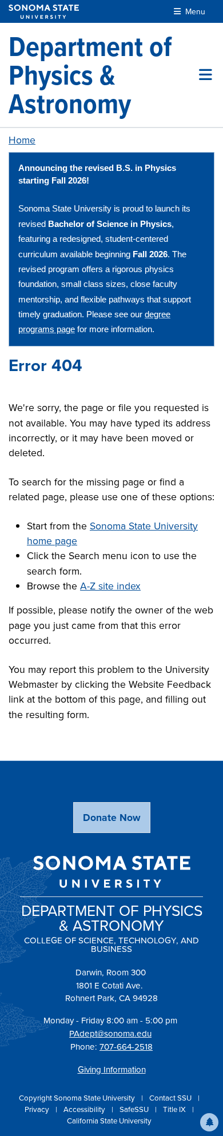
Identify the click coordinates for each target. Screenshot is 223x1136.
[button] (209, 1122)
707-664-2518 (126, 1047)
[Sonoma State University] (44, 12)
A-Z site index (110, 586)
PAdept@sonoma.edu (110, 1033)
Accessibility (85, 1109)
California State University (109, 1120)
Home (22, 140)
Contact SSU (171, 1098)
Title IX (175, 1109)
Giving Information (112, 1069)
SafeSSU (135, 1109)
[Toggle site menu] (205, 75)
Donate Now (112, 817)
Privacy (38, 1109)
